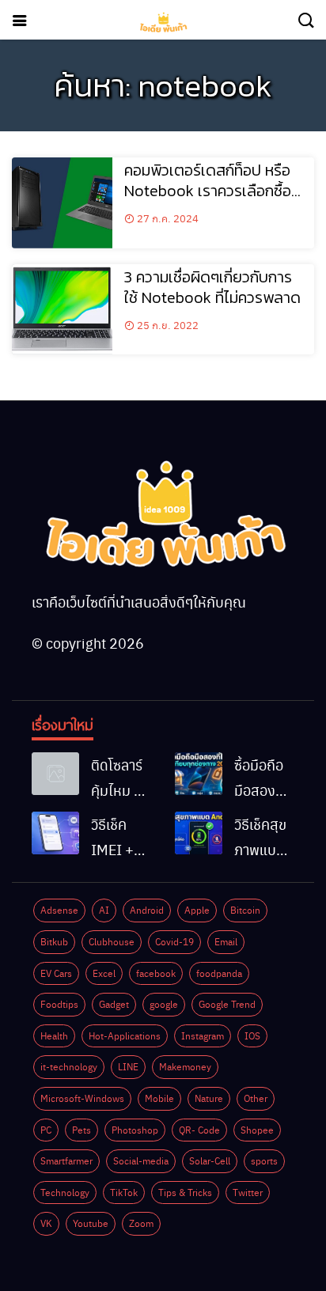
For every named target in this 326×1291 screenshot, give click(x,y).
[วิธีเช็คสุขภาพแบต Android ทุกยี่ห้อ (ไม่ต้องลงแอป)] (198, 833)
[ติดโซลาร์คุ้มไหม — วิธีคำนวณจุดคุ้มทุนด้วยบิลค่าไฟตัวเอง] (55, 773)
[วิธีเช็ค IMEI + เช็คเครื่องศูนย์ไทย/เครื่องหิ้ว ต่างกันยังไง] (55, 833)
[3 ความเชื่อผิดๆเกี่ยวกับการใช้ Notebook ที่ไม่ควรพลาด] (62, 309)
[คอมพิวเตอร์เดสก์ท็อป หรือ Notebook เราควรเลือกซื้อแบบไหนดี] (62, 202)
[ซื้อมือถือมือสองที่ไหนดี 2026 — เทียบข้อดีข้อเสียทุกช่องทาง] (198, 773)
